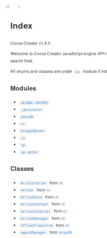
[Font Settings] (19, 6)
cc (61, 183)
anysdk (65, 232)
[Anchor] (39, 88)
